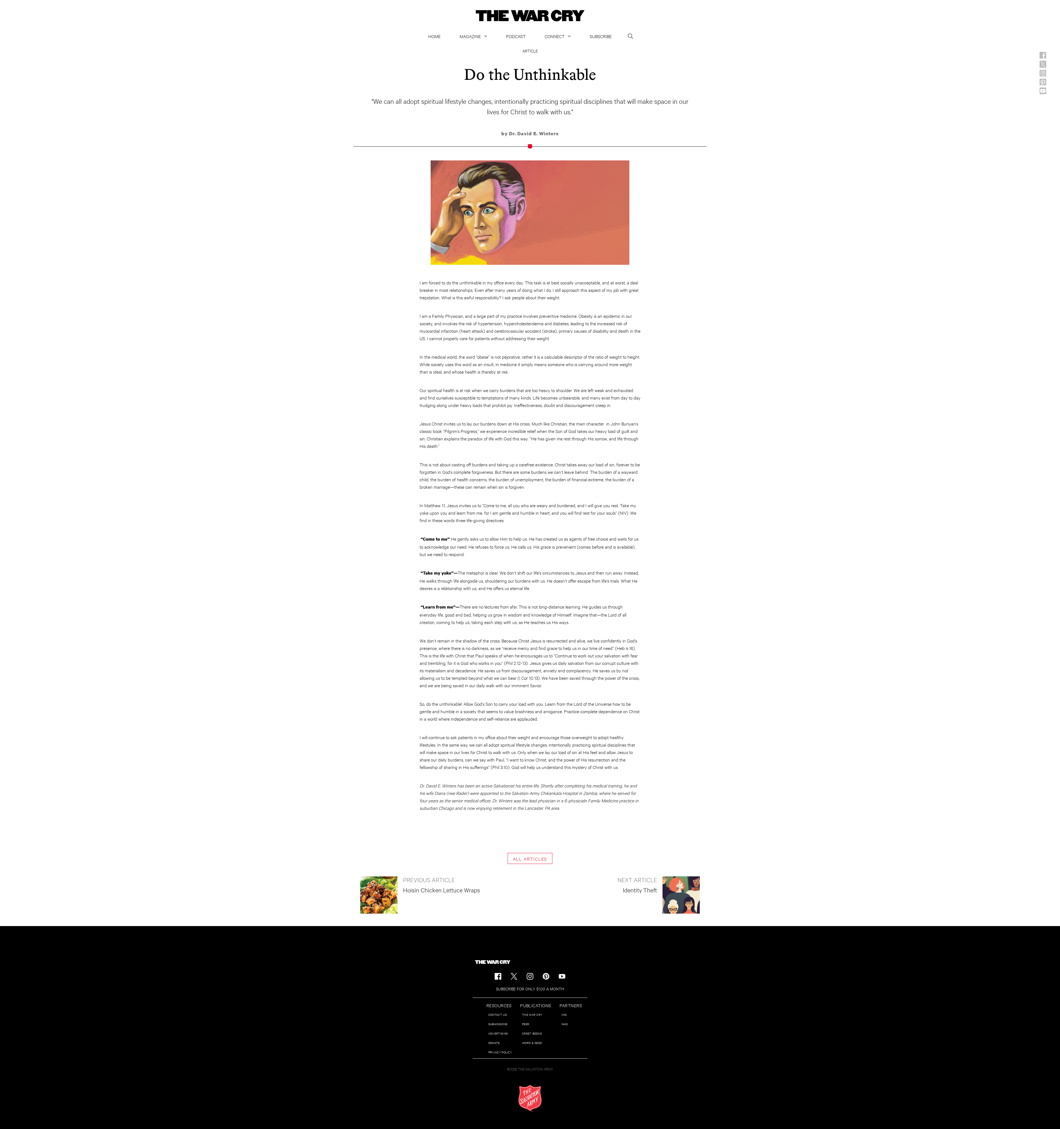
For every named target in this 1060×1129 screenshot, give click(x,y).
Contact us (497, 1014)
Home (434, 36)
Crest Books (532, 1033)
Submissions (497, 1024)
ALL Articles (530, 858)
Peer (525, 1024)
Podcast (516, 36)
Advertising (498, 1033)
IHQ (564, 1014)
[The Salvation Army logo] (530, 1098)
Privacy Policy (500, 1052)
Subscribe (601, 36)
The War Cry (532, 1014)
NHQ (564, 1024)
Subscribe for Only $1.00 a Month (530, 988)
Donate (494, 1043)
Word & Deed (532, 1043)
